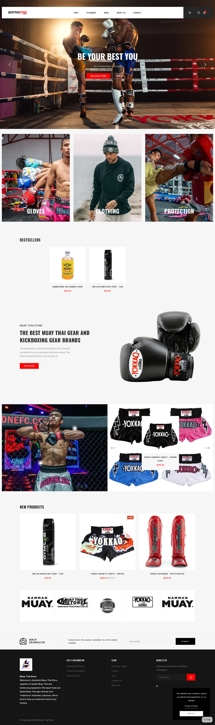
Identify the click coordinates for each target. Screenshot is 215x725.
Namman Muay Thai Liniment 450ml (68, 286)
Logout (114, 671)
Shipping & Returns (75, 666)
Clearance (91, 12)
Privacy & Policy (191, 706)
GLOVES (36, 211)
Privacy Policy (73, 675)
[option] (107, 64)
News (106, 12)
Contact (137, 12)
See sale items (99, 76)
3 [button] (163, 478)
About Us (121, 12)
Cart (113, 675)
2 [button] (160, 478)
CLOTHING (107, 211)
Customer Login (118, 666)
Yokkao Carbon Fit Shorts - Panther (107, 573)
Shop (76, 12)
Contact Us (116, 680)
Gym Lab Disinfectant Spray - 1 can (107, 286)
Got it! (191, 714)
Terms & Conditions (76, 671)
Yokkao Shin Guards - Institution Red (167, 573)
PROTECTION (179, 211)
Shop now (29, 366)
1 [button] (157, 478)
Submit (185, 641)
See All (120, 76)
